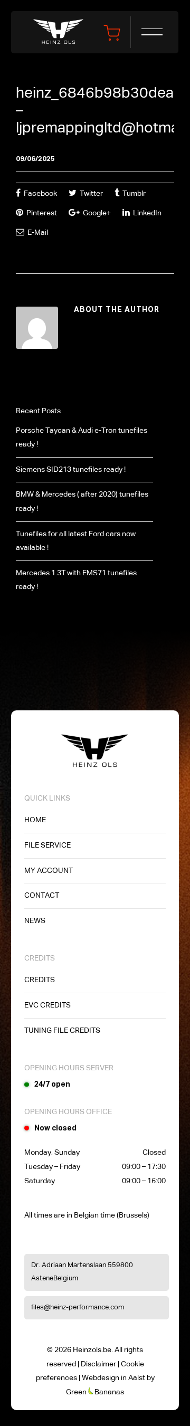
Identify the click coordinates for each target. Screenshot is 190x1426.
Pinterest (41, 213)
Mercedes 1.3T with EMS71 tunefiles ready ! (76, 580)
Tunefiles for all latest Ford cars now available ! (76, 541)
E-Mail (37, 232)
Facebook (39, 193)
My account (48, 870)
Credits (39, 980)
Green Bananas (95, 1392)
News (34, 921)
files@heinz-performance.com (77, 1307)
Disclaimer (98, 1364)
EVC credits (47, 1005)
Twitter (90, 193)
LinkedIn (146, 213)
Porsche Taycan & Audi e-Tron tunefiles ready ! (81, 438)
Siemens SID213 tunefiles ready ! (71, 469)
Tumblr (133, 193)
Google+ (96, 213)
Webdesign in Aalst (113, 1378)
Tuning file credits (62, 1030)
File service (47, 845)
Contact (41, 895)
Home (35, 820)
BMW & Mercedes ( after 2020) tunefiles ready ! (82, 501)
